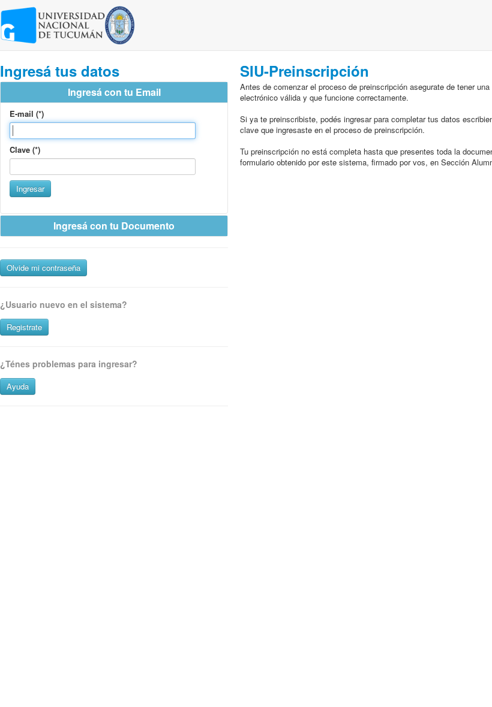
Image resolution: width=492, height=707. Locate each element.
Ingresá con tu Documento (114, 225)
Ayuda (18, 386)
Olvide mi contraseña (43, 267)
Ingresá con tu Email (114, 92)
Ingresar (30, 188)
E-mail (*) (27, 113)
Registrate (24, 327)
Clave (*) (25, 149)
